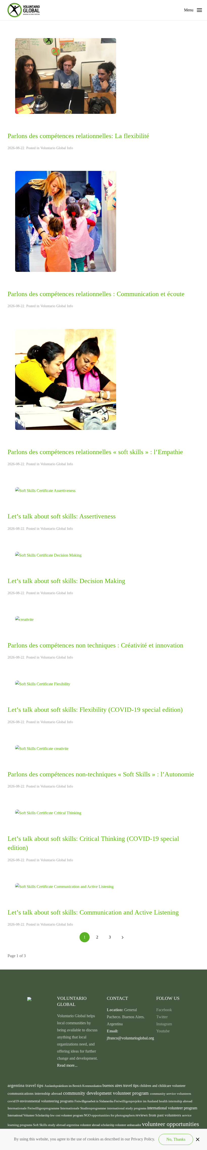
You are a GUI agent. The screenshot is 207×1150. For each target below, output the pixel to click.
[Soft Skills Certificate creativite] (41, 748)
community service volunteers (170, 1093)
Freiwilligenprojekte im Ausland (136, 1101)
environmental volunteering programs (47, 1101)
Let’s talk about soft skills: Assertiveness (62, 516)
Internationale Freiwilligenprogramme (34, 1108)
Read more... (67, 1065)
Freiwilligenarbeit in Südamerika (94, 1101)
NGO (87, 1115)
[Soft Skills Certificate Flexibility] (42, 684)
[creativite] (24, 619)
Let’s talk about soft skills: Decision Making (66, 581)
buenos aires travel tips (121, 1085)
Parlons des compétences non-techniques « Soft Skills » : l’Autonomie (101, 774)
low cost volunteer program (67, 1115)
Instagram (164, 1024)
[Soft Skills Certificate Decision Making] (48, 555)
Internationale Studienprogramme (83, 1108)
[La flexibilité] (65, 75)
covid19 (14, 1101)
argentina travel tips (26, 1085)
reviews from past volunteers (159, 1115)
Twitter (162, 1017)
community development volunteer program (106, 1093)
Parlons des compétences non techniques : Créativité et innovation (95, 645)
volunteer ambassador (128, 1125)
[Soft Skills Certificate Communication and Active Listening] (64, 886)
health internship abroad (175, 1101)
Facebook (164, 1010)
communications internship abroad (35, 1093)
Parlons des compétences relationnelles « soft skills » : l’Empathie (95, 452)
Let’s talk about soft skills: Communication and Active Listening (93, 912)
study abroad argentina (64, 1125)
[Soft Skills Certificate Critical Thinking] (48, 813)
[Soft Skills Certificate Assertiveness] (45, 490)
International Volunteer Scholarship (29, 1115)
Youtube (163, 1031)
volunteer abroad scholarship (97, 1125)
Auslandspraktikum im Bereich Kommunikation (73, 1086)
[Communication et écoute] (65, 221)
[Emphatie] (65, 379)
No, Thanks (175, 1139)
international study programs (127, 1108)
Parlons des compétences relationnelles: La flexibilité (78, 136)
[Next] (122, 937)
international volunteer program (172, 1108)
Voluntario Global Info (56, 148)
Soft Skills (40, 1125)
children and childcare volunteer (163, 1086)
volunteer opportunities (170, 1124)
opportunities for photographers (113, 1115)
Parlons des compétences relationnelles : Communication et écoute (96, 294)
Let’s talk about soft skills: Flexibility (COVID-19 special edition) (95, 709)
